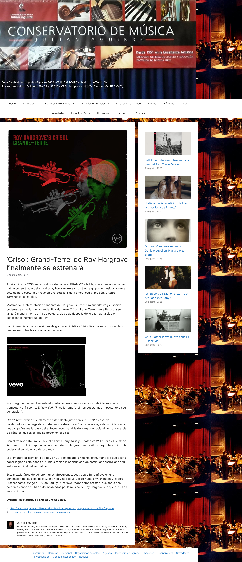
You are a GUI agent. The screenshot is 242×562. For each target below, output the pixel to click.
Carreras (53, 553)
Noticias (120, 113)
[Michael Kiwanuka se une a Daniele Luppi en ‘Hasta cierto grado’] (168, 239)
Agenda (151, 103)
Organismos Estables (93, 103)
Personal (66, 553)
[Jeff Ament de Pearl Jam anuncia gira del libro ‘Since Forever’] (168, 153)
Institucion (28, 103)
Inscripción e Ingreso (128, 103)
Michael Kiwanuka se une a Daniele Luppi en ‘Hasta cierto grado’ (165, 250)
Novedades (58, 113)
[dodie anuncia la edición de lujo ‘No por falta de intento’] (168, 196)
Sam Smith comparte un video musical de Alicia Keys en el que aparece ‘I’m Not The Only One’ (62, 508)
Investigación (79, 113)
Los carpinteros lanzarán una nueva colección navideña (40, 512)
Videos (185, 103)
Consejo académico (64, 556)
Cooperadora (165, 553)
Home (12, 103)
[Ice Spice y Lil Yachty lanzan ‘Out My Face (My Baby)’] (168, 286)
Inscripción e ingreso (127, 553)
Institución (38, 553)
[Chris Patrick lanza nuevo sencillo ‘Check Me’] (168, 329)
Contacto (141, 113)
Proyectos (103, 113)
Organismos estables (87, 553)
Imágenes (168, 103)
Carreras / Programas (57, 103)
